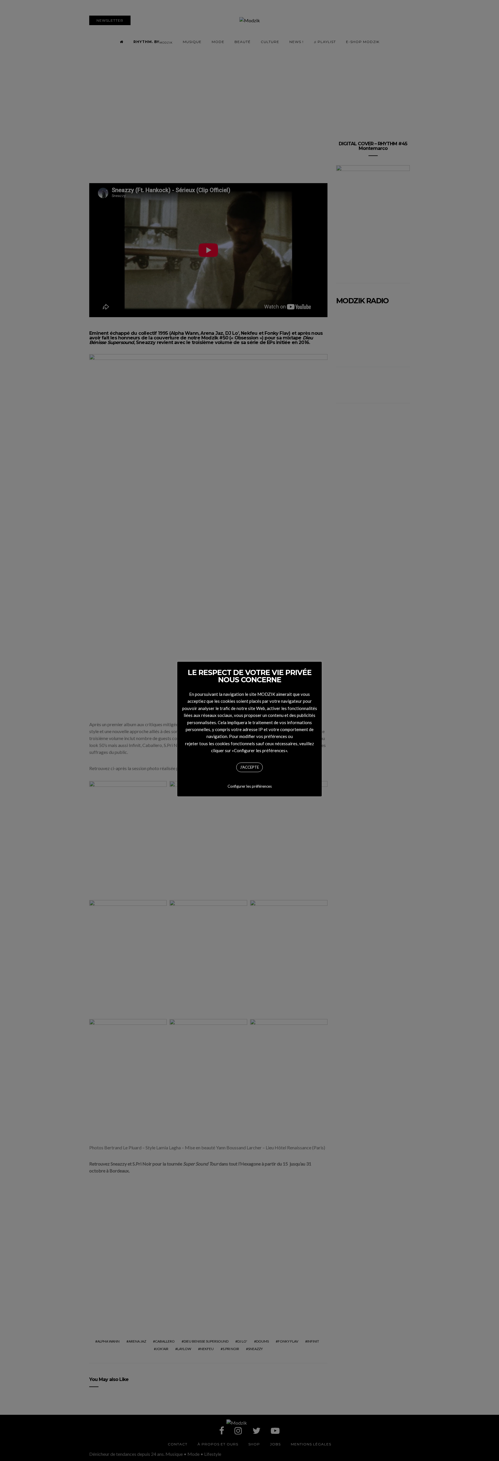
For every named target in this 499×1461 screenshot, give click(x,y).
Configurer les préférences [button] (250, 786)
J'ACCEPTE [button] (249, 767)
